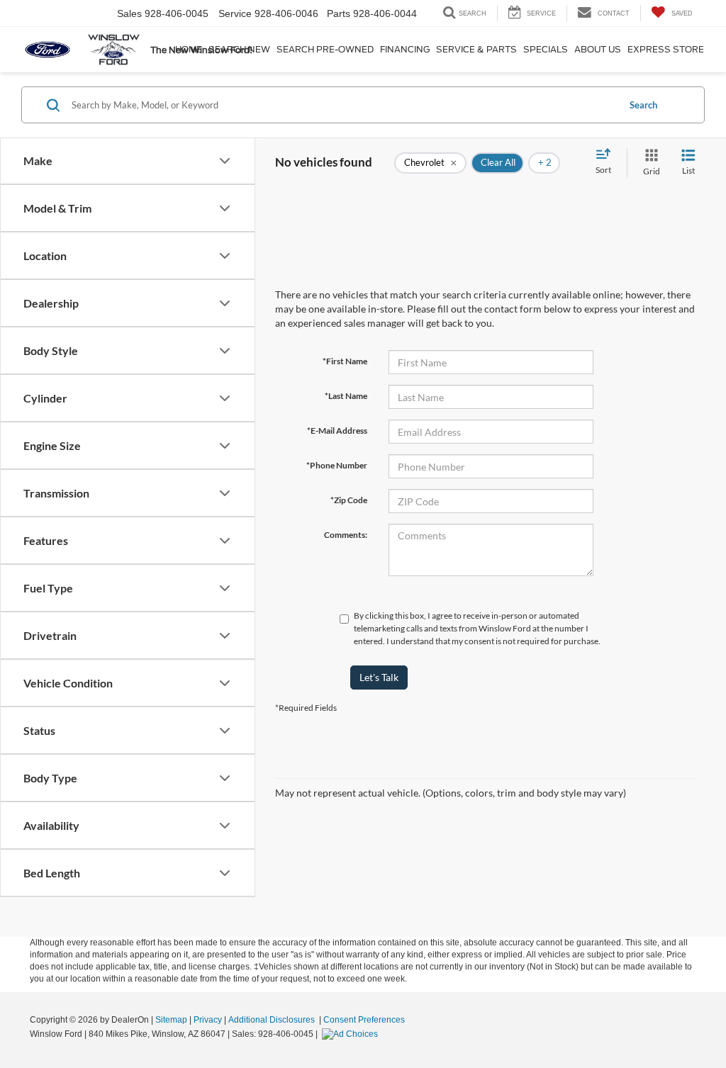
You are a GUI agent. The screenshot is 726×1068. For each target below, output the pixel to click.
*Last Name (346, 395)
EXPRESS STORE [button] (665, 49)
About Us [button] (597, 49)
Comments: (345, 534)
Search (643, 105)
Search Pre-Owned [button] (325, 49)
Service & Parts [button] (476, 49)
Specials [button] (545, 49)
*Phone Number (336, 465)
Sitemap (171, 1020)
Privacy (208, 1020)
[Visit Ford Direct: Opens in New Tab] (351, 1034)
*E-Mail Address (337, 430)
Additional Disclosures (272, 1020)
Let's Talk (378, 677)
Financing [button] (405, 49)
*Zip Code (348, 500)
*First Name (345, 361)
